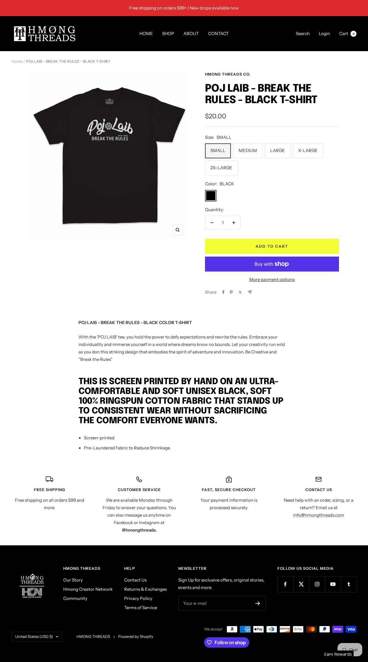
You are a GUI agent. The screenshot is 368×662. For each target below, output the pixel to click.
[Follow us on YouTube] (333, 584)
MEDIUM (248, 150)
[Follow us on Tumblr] (348, 584)
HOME (146, 33)
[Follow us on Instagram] (317, 584)
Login (324, 33)
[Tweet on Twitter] (240, 292)
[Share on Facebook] (223, 292)
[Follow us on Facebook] (285, 584)
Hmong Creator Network (88, 589)
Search (303, 33)
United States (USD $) (34, 636)
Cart (346, 33)
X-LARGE (308, 150)
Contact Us (135, 580)
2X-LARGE (221, 167)
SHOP (168, 33)
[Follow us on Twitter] (301, 584)
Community (75, 598)
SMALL (217, 150)
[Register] (257, 603)
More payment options (272, 279)
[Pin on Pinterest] (231, 292)
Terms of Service (140, 607)
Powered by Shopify (135, 636)
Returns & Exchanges (145, 589)
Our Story (73, 580)
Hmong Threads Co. (228, 74)
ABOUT (191, 33)
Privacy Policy (138, 598)
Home (17, 61)
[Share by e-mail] (250, 292)
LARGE (277, 150)
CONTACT (218, 33)
